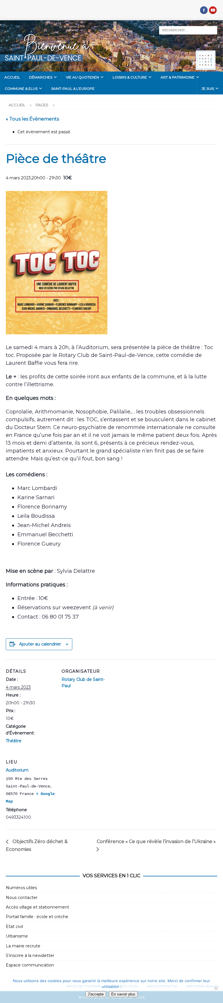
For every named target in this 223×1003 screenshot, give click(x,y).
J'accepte (96, 994)
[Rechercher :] (188, 29)
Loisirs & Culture (130, 77)
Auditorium (17, 770)
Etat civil (14, 926)
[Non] (216, 988)
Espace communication (30, 965)
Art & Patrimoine (178, 77)
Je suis (208, 88)
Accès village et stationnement (37, 907)
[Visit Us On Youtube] (212, 11)
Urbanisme (17, 936)
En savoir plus (123, 994)
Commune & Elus (21, 88)
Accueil (12, 77)
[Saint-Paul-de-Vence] (111, 68)
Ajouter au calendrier (40, 644)
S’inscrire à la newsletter (30, 955)
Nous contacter (21, 897)
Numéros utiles (21, 887)
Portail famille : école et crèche (37, 916)
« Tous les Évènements (32, 119)
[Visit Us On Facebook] (203, 11)
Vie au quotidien (82, 77)
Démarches (40, 77)
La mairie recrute (23, 946)
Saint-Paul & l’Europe (73, 88)
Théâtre (13, 740)
